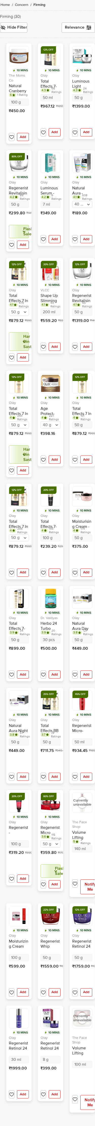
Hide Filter (17, 27)
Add (23, 137)
